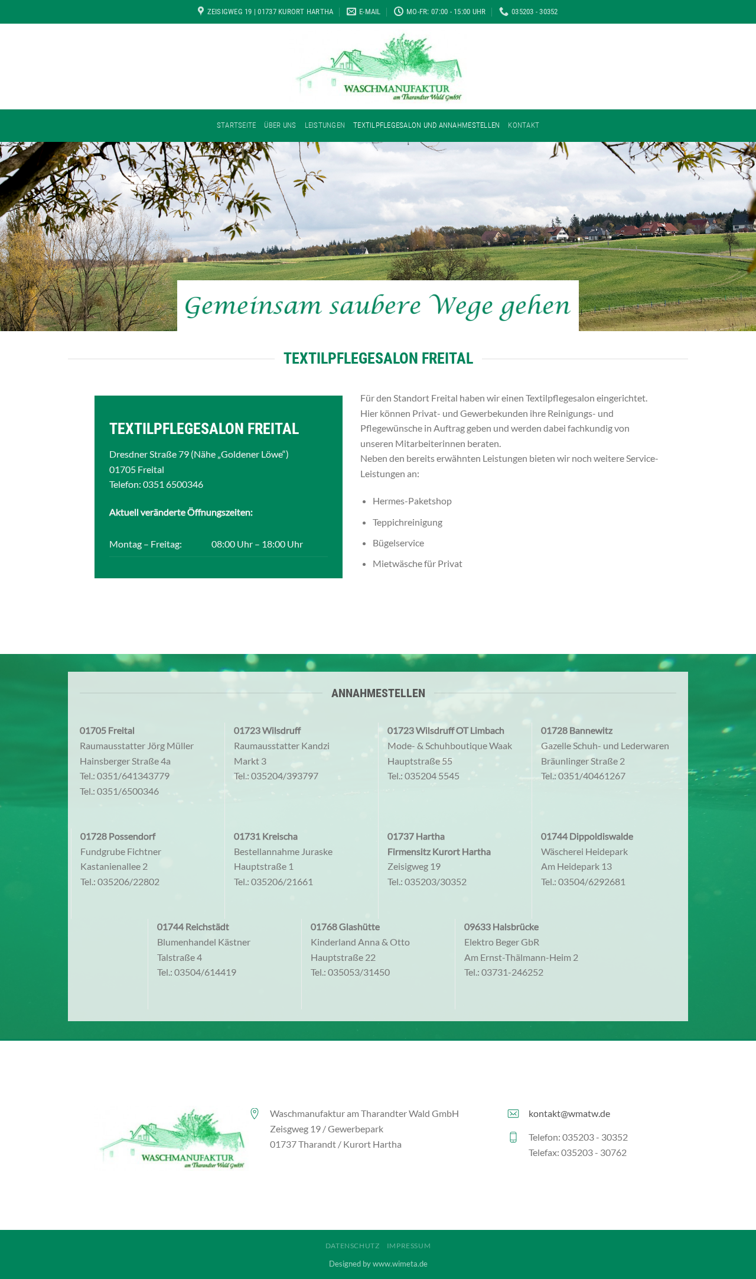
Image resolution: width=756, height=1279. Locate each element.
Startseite (236, 125)
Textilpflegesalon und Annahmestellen (426, 125)
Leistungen (325, 125)
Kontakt (523, 125)
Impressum (409, 1245)
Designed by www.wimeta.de (378, 1263)
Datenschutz (352, 1245)
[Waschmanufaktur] (378, 66)
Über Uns (280, 125)
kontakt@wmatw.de (569, 1113)
